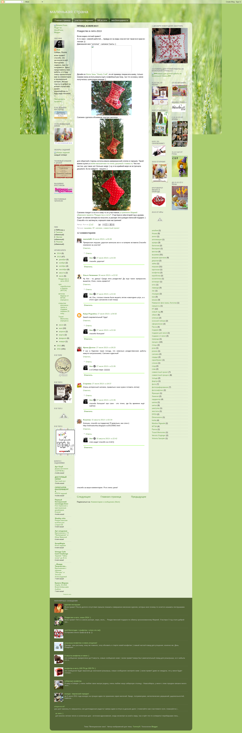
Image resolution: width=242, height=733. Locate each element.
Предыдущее (138, 496)
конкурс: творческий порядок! (77, 694)
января (62, 341)
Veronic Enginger (158, 435)
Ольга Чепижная (90, 275)
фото (154, 384)
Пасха (154, 327)
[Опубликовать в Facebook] (111, 224)
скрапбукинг (157, 360)
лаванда (155, 288)
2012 (59, 346)
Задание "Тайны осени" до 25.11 (61, 557)
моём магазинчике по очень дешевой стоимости (111, 164)
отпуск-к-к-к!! (59, 706)
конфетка (156, 273)
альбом (155, 230)
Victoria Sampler (158, 438)
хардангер (156, 399)
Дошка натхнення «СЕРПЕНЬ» (61, 470)
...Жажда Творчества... (61, 565)
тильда (155, 378)
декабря (62, 259)
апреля (62, 332)
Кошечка (87, 420)
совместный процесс (160, 375)
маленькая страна (69, 11)
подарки (155, 330)
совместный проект (111, 228)
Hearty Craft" (102, 74)
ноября (62, 263)
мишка (154, 300)
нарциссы (156, 306)
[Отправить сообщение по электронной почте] (99, 224)
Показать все (67, 594)
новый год (156, 312)
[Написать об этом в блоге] (106, 224)
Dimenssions (157, 417)
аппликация (157, 239)
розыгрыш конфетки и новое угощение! (81, 643)
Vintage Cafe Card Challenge (61, 553)
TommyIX (136, 727)
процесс (155, 342)
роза (154, 348)
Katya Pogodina (90, 314)
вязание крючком (159, 258)
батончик (155, 246)
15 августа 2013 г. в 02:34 (102, 420)
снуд (154, 366)
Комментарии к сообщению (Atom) (105, 502)
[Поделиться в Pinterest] (113, 224)
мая (61, 328)
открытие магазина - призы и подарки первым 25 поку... (63, 308)
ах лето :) (59, 713)
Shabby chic (60, 518)
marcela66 (87, 239)
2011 (59, 349)
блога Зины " (91, 74)
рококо (154, 351)
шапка (154, 402)
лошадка (155, 294)
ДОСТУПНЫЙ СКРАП (61, 478)
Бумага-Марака (61, 583)
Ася (91, 258)
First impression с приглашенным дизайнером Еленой (61, 509)
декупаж (155, 261)
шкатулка (155, 408)
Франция (155, 393)
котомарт (155, 282)
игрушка (155, 267)
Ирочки (59, 237)
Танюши (59, 232)
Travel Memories (158, 432)
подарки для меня (159, 333)
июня (61, 325)
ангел (154, 236)
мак (153, 297)
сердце (155, 357)
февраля (63, 338)
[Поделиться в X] (108, 224)
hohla (154, 420)
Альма (154, 233)
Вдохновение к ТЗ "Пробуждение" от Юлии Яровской (62, 535)
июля (61, 276)
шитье (154, 405)
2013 (59, 257)
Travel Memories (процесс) (63, 319)
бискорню (156, 249)
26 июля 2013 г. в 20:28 (102, 239)
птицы (154, 345)
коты (154, 285)
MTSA (154, 426)
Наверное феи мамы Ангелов (164, 303)
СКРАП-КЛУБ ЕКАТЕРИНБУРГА (62, 489)
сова (154, 369)
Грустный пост (60, 481)
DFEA (154, 414)
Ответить (86, 248)
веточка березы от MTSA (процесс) (63, 297)
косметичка (156, 279)
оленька (155, 318)
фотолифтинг (157, 390)
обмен (154, 315)
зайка (154, 264)
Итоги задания (60, 545)
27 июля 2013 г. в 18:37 (101, 384)
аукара (155, 242)
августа (62, 273)
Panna (154, 429)
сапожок (99, 228)
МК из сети (102, 20)
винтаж (155, 252)
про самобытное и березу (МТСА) (64, 287)
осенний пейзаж (158, 321)
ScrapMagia (60, 543)
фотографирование (160, 387)
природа (155, 339)
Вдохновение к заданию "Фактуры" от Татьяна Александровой (61, 572)
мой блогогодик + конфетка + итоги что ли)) (82, 630)
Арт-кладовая (61, 531)
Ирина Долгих (89, 347)
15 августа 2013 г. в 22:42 (106, 439)
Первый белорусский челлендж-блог (61, 502)
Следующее (84, 496)
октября (62, 266)
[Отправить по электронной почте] (103, 224)
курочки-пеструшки (72, 605)
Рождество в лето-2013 (63, 280)
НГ (94, 228)
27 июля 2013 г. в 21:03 (106, 258)
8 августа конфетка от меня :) (77, 656)
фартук (155, 381)
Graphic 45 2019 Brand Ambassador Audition (62, 587)
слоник (155, 363)
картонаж (156, 270)
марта (62, 335)
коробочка (156, 276)
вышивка (88, 228)
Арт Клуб (59, 467)
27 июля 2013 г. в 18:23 (105, 347)
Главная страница (62, 20)
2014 (59, 253)
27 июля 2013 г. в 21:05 (106, 366)
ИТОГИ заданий (61, 493)
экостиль (155, 411)
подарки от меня (159, 336)
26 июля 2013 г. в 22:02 (108, 275)
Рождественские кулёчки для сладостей (61, 522)
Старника (87, 384)
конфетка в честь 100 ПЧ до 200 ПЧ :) (80, 668)
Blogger (155, 727)
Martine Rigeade (158, 423)
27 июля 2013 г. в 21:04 (106, 294)
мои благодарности (119, 20)
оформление (157, 324)
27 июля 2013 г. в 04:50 (107, 314)
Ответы (89, 253)
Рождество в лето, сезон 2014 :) (78, 617)
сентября (63, 269)
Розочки (59, 242)
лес (153, 291)
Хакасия (155, 396)
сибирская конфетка (73, 681)
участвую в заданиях (84, 20)
